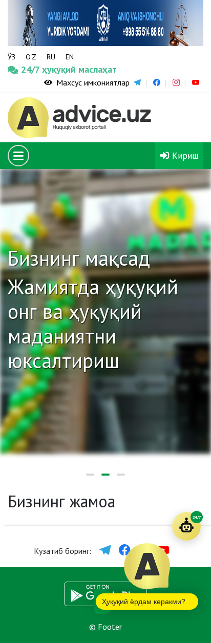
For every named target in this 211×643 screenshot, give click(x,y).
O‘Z (31, 56)
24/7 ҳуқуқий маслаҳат (33, 69)
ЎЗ (11, 56)
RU (51, 56)
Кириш (184, 155)
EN (70, 56)
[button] (90, 474)
